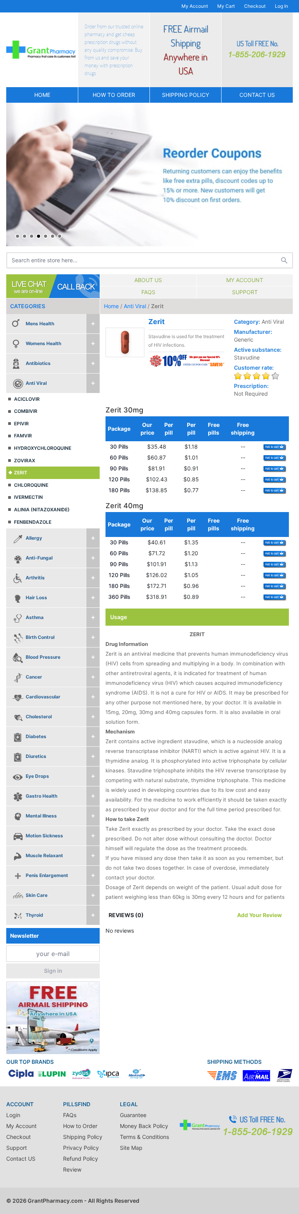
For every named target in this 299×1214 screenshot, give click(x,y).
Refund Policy (80, 1158)
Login (13, 1115)
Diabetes (36, 736)
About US (148, 280)
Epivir (21, 423)
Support (245, 292)
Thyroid (34, 915)
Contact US (257, 94)
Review (72, 1169)
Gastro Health (41, 796)
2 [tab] (24, 236)
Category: (247, 321)
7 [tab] (59, 236)
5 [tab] (45, 236)
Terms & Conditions (144, 1136)
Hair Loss (36, 597)
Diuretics (36, 756)
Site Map (131, 1147)
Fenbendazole (32, 522)
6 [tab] (52, 236)
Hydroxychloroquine (42, 448)
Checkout (255, 6)
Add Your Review (259, 915)
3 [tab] (31, 236)
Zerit (20, 472)
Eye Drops (37, 776)
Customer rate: (254, 367)
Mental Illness (41, 816)
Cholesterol (39, 716)
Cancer (34, 677)
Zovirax (24, 460)
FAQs (148, 292)
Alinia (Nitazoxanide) (42, 509)
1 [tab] (17, 236)
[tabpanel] (149, 174)
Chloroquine (31, 485)
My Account (194, 6)
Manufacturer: (253, 331)
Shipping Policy (185, 94)
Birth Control (40, 637)
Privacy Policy (81, 1147)
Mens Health (40, 323)
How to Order (114, 94)
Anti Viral (36, 383)
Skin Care (36, 895)
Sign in (53, 970)
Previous (14, 174)
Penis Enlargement (47, 875)
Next (285, 174)
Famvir (23, 436)
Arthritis (35, 578)
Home (42, 94)
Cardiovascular (43, 697)
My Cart (226, 6)
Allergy (34, 538)
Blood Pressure (43, 657)
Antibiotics (38, 363)
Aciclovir (27, 399)
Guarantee (133, 1115)
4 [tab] (38, 236)
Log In (281, 6)
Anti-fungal (39, 558)
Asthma (35, 617)
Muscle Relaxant (44, 855)
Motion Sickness (44, 836)
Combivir (25, 411)
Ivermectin (28, 497)
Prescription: (251, 385)
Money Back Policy (144, 1126)
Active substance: (257, 349)
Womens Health (43, 343)
